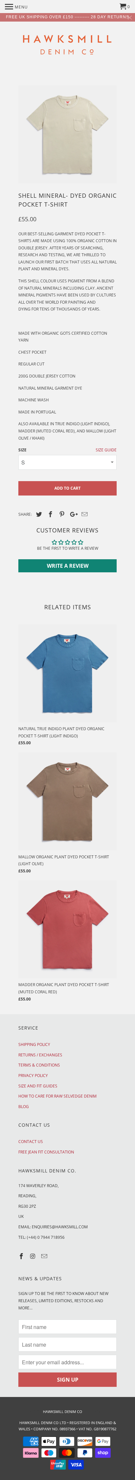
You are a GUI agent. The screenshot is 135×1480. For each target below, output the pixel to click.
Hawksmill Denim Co (62, 1411)
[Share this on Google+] (72, 514)
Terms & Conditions (39, 1065)
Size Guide (106, 450)
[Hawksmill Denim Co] (67, 46)
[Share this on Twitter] (38, 514)
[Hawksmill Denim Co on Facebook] (22, 1256)
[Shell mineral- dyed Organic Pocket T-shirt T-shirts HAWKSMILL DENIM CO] (67, 134)
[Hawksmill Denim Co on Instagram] (33, 1256)
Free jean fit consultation (46, 1152)
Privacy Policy (33, 1075)
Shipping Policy (34, 1044)
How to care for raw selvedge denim (57, 1096)
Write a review (67, 565)
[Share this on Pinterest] (61, 514)
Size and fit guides (37, 1086)
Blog (23, 1106)
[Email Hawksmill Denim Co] (44, 1256)
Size (22, 450)
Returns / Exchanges (40, 1055)
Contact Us (30, 1141)
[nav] (16, 6)
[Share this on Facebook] (49, 514)
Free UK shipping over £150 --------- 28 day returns (67, 17)
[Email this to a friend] (83, 514)
